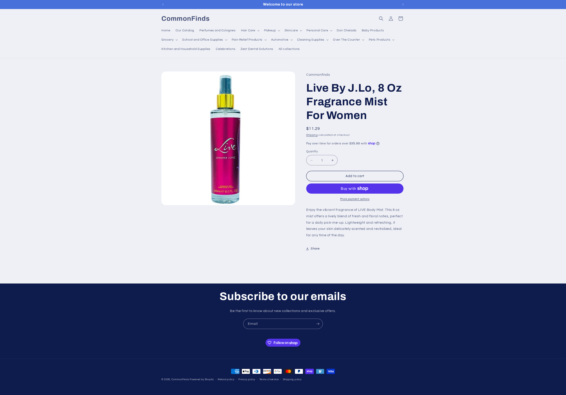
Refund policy (226, 379)
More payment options (354, 199)
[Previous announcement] (163, 4)
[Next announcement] (403, 4)
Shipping (312, 135)
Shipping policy (292, 379)
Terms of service (269, 379)
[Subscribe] (318, 324)
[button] (249, 30)
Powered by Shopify (202, 379)
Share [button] (315, 248)
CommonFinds (180, 379)
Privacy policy (246, 379)
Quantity (312, 151)
